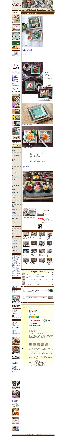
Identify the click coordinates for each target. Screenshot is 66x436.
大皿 (13, 163)
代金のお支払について (15, 285)
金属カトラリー (14, 209)
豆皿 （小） (14, 172)
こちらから (23, 205)
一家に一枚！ (14, 370)
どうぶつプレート (14, 179)
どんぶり (13, 186)
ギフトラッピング (14, 261)
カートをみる (17, 10)
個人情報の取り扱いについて (29, 434)
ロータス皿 (13, 175)
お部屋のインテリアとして (16, 369)
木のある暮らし (14, 366)
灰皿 (13, 217)
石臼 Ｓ (14, 198)
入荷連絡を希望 (47, 214)
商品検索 (13, 144)
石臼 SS (14, 199)
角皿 (13, 168)
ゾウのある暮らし (14, 367)
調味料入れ (13, 189)
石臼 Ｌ (14, 193)
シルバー (32, 147)
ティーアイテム (14, 151)
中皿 (13, 164)
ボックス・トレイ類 (15, 223)
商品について (14, 279)
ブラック (27, 147)
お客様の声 (46, 10)
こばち (13, 182)
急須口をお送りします (15, 267)
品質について (14, 280)
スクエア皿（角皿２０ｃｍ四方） (28, 124)
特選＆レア (13, 150)
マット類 (14, 222)
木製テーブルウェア (15, 218)
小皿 (13, 230)
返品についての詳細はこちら (47, 218)
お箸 (13, 205)
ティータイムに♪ (14, 240)
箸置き (13, 206)
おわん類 (13, 183)
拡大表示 (30, 219)
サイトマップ (52, 10)
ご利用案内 (36, 10)
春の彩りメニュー (14, 237)
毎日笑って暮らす (14, 368)
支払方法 (13, 291)
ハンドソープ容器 (15, 214)
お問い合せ (41, 10)
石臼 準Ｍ (14, 197)
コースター (13, 159)
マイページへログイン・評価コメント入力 (27, 10)
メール (16, 87)
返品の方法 (13, 293)
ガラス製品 (13, 201)
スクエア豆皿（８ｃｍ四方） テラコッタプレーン (26, 246)
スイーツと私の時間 (15, 246)
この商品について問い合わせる (47, 220)
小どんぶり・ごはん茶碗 (15, 185)
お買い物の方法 (14, 290)
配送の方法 (13, 292)
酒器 (13, 160)
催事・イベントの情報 (15, 270)
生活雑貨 (13, 212)
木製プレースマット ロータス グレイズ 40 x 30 (49, 263)
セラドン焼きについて (15, 259)
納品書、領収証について (15, 286)
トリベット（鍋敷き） (16, 221)
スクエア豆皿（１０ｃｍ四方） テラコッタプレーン (49, 237)
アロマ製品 (14, 213)
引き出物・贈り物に (15, 262)
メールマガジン (14, 308)
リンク (13, 378)
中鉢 (13, 233)
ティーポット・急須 (15, 156)
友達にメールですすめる (46, 222)
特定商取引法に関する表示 (37, 434)
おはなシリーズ (14, 178)
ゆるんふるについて (15, 260)
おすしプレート (32, 236)
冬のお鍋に (13, 247)
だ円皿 (13, 167)
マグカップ (14, 154)
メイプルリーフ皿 (14, 176)
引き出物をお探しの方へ (15, 401)
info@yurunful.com (15, 328)
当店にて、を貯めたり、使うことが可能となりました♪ (16, 72)
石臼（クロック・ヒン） (15, 192)
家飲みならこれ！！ (15, 371)
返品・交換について (15, 287)
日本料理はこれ (14, 243)
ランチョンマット (14, 202)
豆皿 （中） (14, 171)
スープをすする (14, 250)
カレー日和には (14, 244)
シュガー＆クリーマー (16, 155)
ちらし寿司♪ (14, 239)
